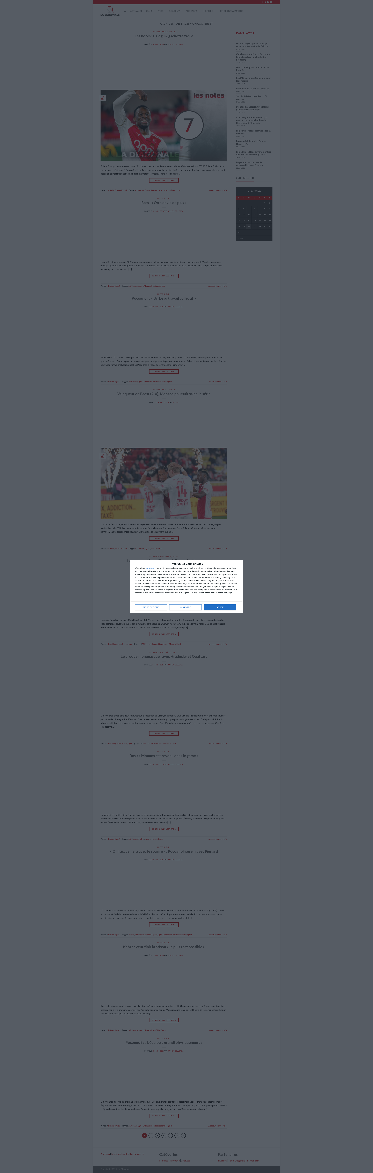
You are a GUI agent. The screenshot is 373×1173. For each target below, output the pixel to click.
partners (150, 568)
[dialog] (186, 586)
